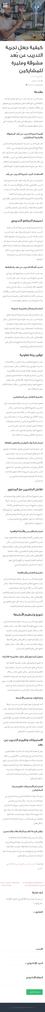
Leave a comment (35, 85)
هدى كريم (36, 81)
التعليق (38, 912)
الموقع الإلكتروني (34, 977)
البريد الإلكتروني (34, 963)
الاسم (39, 949)
